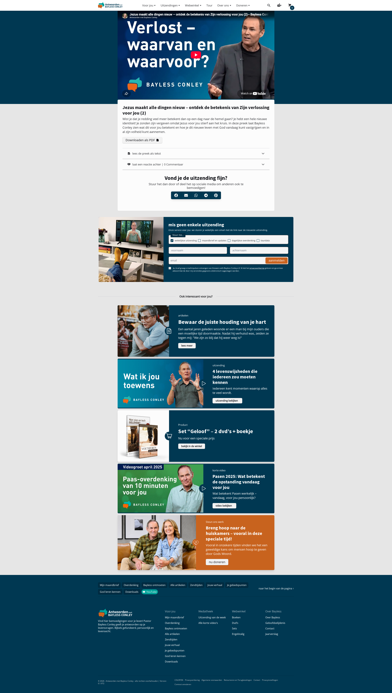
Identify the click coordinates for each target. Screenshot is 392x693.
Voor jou (147, 5)
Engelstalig (238, 634)
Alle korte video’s (208, 623)
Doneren (241, 5)
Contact (269, 628)
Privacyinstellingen (270, 680)
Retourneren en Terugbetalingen (238, 680)
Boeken (236, 617)
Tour (209, 5)
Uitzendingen (169, 5)
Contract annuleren (183, 684)
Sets (234, 628)
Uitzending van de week (212, 617)
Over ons (223, 5)
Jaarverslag (271, 634)
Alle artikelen (177, 585)
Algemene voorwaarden (212, 680)
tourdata (265, 240)
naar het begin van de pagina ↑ (276, 588)
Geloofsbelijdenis (275, 623)
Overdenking (131, 585)
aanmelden (277, 260)
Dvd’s (235, 623)
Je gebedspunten (237, 585)
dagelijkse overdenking (243, 240)
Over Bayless (272, 617)
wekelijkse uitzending (186, 240)
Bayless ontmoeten (154, 585)
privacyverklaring (257, 268)
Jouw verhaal (214, 585)
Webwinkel (192, 5)
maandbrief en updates (214, 240)
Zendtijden (196, 585)
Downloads (131, 591)
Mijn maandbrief (109, 585)
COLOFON (179, 680)
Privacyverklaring (192, 680)
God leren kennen (110, 591)
